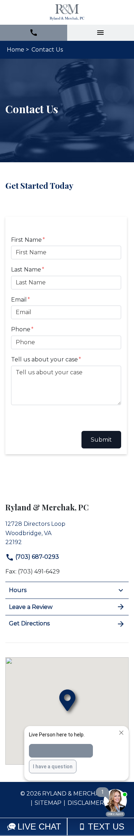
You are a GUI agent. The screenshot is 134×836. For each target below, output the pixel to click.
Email (19, 299)
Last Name (26, 269)
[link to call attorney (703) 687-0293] (33, 33)
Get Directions (29, 623)
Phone (20, 329)
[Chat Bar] (67, 826)
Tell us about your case (44, 359)
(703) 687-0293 (36, 556)
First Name (26, 239)
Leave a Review (31, 607)
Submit (101, 439)
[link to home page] (67, 12)
